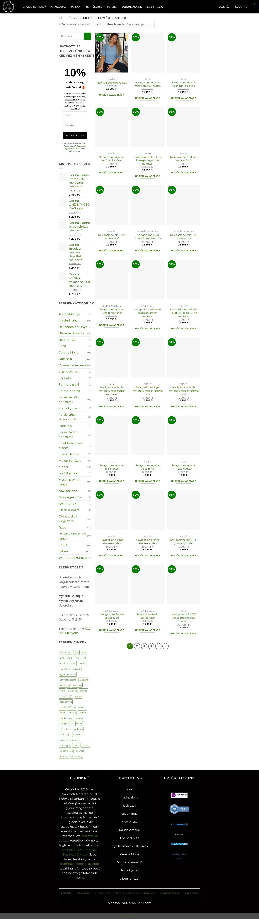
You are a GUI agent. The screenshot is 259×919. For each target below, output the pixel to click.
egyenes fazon (67, 674)
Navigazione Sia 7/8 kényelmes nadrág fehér (183, 618)
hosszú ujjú (65, 696)
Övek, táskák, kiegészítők (68, 519)
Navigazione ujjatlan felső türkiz (184, 467)
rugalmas (77, 729)
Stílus (63, 545)
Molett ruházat (70, 460)
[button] (223, 6)
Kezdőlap (68, 18)
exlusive (77, 685)
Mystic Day (129, 821)
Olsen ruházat (69, 510)
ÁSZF (118, 893)
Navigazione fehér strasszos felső (147, 541)
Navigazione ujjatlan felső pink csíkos (112, 158)
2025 (70, 657)
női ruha (64, 729)
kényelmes (65, 701)
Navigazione (68, 491)
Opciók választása (111, 95)
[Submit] (87, 36)
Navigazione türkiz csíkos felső (148, 616)
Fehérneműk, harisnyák (69, 399)
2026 (78, 657)
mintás (72, 712)
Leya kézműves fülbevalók (129, 846)
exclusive (64, 685)
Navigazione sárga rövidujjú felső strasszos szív (148, 391)
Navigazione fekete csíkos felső (112, 616)
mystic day (65, 718)
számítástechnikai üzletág (79, 863)
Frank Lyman (68, 408)
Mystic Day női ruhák (69, 482)
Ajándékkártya (69, 314)
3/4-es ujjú (65, 652)
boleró (82, 663)
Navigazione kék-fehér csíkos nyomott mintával (148, 313)
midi (62, 712)
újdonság (76, 756)
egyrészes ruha (67, 679)
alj (85, 657)
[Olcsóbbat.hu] (179, 841)
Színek (63, 551)
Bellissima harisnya (73, 327)
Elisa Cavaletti (69, 371)
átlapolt (64, 756)
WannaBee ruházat (73, 557)
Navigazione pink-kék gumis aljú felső (183, 541)
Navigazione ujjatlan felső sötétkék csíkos (148, 84)
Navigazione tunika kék (112, 82)
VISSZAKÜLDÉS (103, 893)
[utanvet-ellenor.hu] (179, 795)
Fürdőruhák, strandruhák (68, 417)
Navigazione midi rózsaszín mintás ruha (148, 236)
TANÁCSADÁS (58, 6)
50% (61, 657)
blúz (73, 663)
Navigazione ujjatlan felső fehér (112, 467)
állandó (80, 750)
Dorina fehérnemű (129, 862)
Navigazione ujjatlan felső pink (148, 467)
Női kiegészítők (70, 497)
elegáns (83, 679)
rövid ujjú (64, 734)
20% (76, 652)
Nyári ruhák (67, 503)
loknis (81, 707)
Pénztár (112, 6)
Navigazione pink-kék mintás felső (111, 236)
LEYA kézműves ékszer (70, 445)
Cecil (62, 346)
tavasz (63, 739)
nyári (79, 723)
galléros (72, 690)
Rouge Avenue (129, 830)
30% (84, 652)
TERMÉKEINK (83, 893)
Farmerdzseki (69, 384)
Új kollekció (66, 750)
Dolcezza (65, 358)
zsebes (85, 745)
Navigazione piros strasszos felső (111, 541)
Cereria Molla (68, 352)
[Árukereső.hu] (179, 809)
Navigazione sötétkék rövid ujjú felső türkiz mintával (183, 313)
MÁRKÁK (75, 6)
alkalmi (63, 663)
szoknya (77, 734)
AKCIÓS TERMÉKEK (34, 6)
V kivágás (64, 745)
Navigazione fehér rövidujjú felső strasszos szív (184, 391)
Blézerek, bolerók (71, 333)
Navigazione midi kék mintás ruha (183, 236)
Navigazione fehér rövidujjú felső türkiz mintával (112, 391)
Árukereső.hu (179, 835)
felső (62, 690)
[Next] (165, 646)
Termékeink (94, 6)
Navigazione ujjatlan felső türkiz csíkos (184, 84)
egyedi (77, 668)
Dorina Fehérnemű (73, 365)
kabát (78, 696)
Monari (64, 467)
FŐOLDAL (66, 893)
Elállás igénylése (129, 916)
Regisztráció (154, 6)
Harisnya (65, 425)
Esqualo (65, 378)
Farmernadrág (69, 391)
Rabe (62, 527)
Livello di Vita (68, 454)
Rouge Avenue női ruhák (72, 536)
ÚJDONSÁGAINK (132, 6)
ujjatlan (73, 739)
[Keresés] (18, 7)
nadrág (79, 718)
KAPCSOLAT (191, 893)
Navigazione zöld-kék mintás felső (183, 158)
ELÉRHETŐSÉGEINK (170, 893)
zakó (76, 745)
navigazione (66, 723)
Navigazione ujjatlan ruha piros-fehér (112, 311)
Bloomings (67, 339)
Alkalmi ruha (68, 320)
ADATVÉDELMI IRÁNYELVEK (140, 893)
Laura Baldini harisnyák (68, 434)
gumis (83, 690)
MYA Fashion (68, 473)
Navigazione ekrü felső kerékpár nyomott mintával (147, 160)
